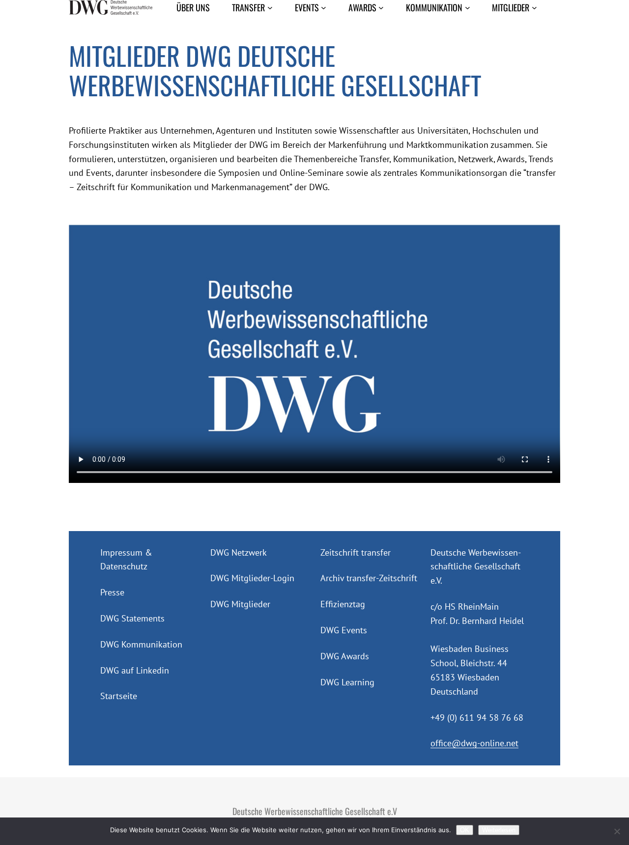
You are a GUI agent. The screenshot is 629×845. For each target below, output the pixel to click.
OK (464, 830)
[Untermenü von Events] (323, 7)
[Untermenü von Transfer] (270, 7)
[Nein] (617, 831)
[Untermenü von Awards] (381, 7)
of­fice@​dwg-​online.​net (474, 743)
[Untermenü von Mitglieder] (534, 7)
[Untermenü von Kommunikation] (467, 7)
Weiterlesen (498, 830)
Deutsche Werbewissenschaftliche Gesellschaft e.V (314, 811)
